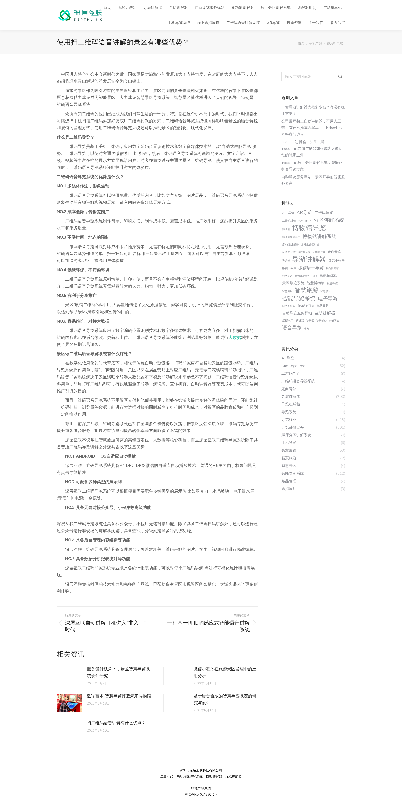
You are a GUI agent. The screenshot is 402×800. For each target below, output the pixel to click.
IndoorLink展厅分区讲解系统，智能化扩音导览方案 (311, 166)
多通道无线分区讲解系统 (296, 252)
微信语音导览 (311, 268)
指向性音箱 (332, 268)
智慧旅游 (306, 290)
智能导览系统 (299, 298)
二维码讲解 (289, 221)
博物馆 (286, 229)
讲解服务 (321, 320)
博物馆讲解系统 (319, 236)
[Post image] (69, 676)
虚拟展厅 (287, 320)
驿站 (306, 328)
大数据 (234, 337)
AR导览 (304, 212)
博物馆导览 (309, 228)
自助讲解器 (324, 313)
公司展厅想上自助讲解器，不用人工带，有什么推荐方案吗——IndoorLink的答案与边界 (311, 128)
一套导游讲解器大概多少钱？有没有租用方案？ (313, 110)
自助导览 (322, 305)
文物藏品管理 (302, 276)
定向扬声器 (319, 252)
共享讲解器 (304, 221)
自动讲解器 (288, 306)
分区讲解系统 (329, 220)
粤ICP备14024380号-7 (201, 794)
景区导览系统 (293, 283)
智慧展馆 (287, 291)
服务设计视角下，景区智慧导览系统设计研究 (118, 672)
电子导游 (328, 298)
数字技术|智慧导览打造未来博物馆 (119, 696)
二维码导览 (324, 212)
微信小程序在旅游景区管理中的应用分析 (225, 672)
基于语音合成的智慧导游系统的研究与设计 (225, 699)
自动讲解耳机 (305, 306)
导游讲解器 (309, 259)
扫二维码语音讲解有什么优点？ (116, 723)
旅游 (315, 276)
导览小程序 (336, 260)
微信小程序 (289, 268)
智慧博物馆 (315, 283)
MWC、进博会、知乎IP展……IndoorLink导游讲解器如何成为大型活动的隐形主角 (311, 149)
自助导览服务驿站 (297, 313)
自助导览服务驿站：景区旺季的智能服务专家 (313, 180)
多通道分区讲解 (310, 244)
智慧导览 (332, 283)
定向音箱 (334, 252)
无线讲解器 (233, 776)
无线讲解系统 (328, 276)
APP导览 (288, 213)
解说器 (300, 320)
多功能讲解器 (290, 244)
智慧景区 (325, 291)
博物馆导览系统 (291, 237)
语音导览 (292, 327)
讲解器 (310, 320)
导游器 (286, 260)
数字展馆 (287, 276)
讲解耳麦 (334, 320)
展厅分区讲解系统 (190, 776)
